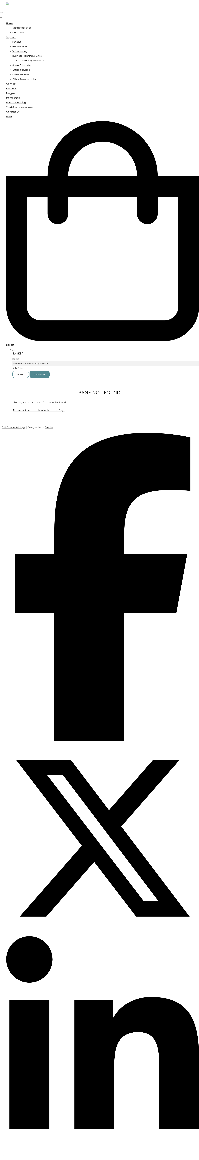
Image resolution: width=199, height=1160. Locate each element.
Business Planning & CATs (27, 55)
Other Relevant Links (24, 79)
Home (9, 23)
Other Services (20, 74)
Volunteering (19, 51)
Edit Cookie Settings (13, 427)
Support (11, 37)
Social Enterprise (21, 65)
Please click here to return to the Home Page (39, 410)
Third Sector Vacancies (19, 107)
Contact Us (13, 111)
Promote (11, 88)
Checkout (39, 374)
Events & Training (16, 102)
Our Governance (21, 27)
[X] (102, 933)
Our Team (18, 32)
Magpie (10, 93)
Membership (13, 97)
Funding (16, 41)
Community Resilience (31, 60)
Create (49, 427)
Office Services (21, 69)
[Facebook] (102, 739)
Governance (19, 46)
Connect (11, 83)
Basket (21, 374)
